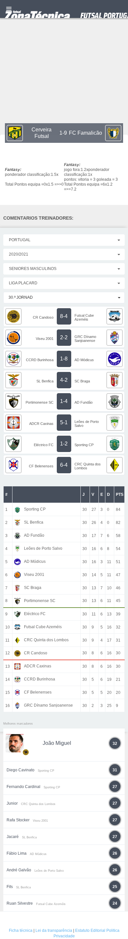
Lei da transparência (53, 930)
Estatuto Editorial (90, 930)
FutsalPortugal (64, 9)
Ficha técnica (20, 930)
